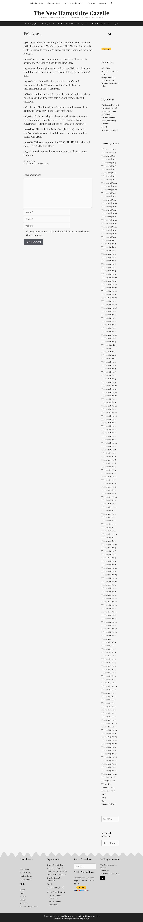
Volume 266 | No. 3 (108, 564)
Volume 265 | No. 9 (108, 642)
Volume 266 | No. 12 (109, 618)
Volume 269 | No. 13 (109, 324)
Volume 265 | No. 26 (109, 666)
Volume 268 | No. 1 (108, 446)
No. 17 (103, 797)
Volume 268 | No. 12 (109, 436)
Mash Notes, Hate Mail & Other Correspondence (73, 24)
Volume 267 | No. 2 (108, 500)
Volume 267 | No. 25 (108, 480)
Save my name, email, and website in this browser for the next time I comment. (58, 233)
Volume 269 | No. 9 (108, 254)
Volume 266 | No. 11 (108, 625)
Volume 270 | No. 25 (109, 179)
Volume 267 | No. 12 (108, 527)
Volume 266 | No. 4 (108, 561)
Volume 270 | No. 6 (108, 166)
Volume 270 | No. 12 (109, 227)
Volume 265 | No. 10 (109, 723)
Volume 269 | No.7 (108, 250)
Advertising (91, 3)
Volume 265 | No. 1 (108, 726)
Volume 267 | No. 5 (108, 466)
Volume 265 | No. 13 (108, 713)
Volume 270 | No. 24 (109, 183)
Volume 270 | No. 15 (109, 216)
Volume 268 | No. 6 (108, 372)
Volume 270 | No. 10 (109, 233)
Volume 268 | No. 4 (108, 379)
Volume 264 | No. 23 (109, 740)
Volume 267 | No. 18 (109, 507)
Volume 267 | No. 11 (108, 531)
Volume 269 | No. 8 (108, 257)
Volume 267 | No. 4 (108, 470)
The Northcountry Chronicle (101, 24)
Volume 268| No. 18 (108, 358)
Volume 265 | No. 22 (108, 679)
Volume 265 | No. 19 (108, 693)
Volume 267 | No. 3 (108, 473)
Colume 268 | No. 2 (108, 804)
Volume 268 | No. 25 (109, 389)
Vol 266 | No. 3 (106, 784)
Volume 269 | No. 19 (109, 304)
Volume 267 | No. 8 (108, 460)
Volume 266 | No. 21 (109, 585)
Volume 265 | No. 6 (108, 652)
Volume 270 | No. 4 (108, 173)
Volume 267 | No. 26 (109, 477)
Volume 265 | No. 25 (108, 669)
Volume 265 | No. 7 (108, 649)
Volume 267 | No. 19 (109, 503)
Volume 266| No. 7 (108, 541)
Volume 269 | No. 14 (109, 321)
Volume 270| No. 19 (108, 152)
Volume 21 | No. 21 (108, 777)
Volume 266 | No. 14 (109, 612)
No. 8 (103, 794)
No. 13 (103, 801)
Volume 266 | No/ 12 (109, 544)
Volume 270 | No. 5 (108, 169)
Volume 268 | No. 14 (109, 429)
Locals (22, 890)
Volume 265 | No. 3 (108, 662)
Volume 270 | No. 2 (108, 200)
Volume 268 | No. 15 (108, 426)
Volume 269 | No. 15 (108, 318)
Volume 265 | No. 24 (109, 672)
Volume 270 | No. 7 (108, 162)
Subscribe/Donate (36, 3)
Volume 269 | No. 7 (108, 260)
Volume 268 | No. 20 (109, 406)
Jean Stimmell (25, 879)
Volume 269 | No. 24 (109, 284)
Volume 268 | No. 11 (108, 439)
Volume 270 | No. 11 (109, 230)
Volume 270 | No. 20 (109, 196)
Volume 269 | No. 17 (109, 311)
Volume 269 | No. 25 (109, 281)
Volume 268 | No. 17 (109, 419)
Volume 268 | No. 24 (109, 392)
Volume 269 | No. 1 (108, 338)
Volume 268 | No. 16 (109, 422)
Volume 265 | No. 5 (108, 656)
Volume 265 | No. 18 (108, 696)
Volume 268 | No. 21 (109, 402)
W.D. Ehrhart (25, 872)
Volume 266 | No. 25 (109, 571)
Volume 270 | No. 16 (109, 213)
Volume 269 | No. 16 (109, 314)
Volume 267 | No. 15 (108, 517)
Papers (23, 896)
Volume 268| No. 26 (108, 352)
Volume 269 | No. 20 (109, 298)
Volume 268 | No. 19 (109, 412)
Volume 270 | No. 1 (108, 237)
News (22, 893)
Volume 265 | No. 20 (109, 686)
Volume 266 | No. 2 (108, 591)
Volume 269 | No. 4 (108, 270)
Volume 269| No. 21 (108, 240)
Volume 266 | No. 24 (109, 574)
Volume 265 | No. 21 (108, 683)
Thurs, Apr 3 (30, 161)
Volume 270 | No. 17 (109, 210)
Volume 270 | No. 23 (109, 186)
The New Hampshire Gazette (71, 13)
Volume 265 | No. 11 (108, 720)
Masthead (102, 3)
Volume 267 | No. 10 (109, 534)
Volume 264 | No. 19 (109, 753)
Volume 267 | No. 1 (108, 537)
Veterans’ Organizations (30, 906)
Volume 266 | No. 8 (108, 551)
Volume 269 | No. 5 (108, 267)
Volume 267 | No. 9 (108, 456)
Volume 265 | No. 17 (108, 699)
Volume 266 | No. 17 (109, 602)
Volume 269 (106, 348)
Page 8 (116, 24)
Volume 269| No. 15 (108, 243)
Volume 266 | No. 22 (109, 581)
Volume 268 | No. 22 (109, 399)
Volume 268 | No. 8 (108, 365)
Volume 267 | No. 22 (109, 490)
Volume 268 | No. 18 (109, 416)
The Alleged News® (48, 24)
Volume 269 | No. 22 (109, 291)
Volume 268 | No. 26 (109, 385)
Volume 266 (106, 639)
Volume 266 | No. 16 (109, 605)
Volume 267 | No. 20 (109, 497)
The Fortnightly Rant (31, 24)
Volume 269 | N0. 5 (108, 341)
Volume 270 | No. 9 (108, 156)
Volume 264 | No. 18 (109, 757)
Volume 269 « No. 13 (109, 345)
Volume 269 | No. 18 (109, 308)
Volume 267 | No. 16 (109, 514)
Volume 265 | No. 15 (108, 706)
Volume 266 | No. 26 (109, 568)
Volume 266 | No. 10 (109, 628)
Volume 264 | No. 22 (109, 743)
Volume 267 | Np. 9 (108, 453)
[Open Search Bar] (111, 3)
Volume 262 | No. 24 (109, 774)
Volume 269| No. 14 (108, 247)
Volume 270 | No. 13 (109, 223)
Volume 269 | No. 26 (109, 277)
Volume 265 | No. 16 (108, 703)
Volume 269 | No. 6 (108, 264)
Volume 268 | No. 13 (109, 433)
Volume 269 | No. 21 (109, 294)
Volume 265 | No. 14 (108, 710)
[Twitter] (109, 34)
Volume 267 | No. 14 (109, 520)
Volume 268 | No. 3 (108, 382)
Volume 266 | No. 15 (108, 608)
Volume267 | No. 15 (108, 149)
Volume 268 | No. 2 (108, 409)
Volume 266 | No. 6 (108, 554)
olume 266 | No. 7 (108, 791)
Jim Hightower (26, 876)
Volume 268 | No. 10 (109, 443)
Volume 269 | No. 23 (109, 287)
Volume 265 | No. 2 (108, 689)
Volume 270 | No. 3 (108, 176)
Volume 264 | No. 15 (108, 767)
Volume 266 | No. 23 (109, 578)
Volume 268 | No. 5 (108, 375)
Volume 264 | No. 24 (109, 737)
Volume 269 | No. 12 (109, 328)
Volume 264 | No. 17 (109, 760)
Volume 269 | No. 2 (108, 301)
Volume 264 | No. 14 (109, 770)
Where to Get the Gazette (74, 3)
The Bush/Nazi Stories (56, 892)
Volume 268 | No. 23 (109, 395)
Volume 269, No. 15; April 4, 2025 (37, 163)
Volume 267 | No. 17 (108, 510)
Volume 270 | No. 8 (108, 159)
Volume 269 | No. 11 (108, 331)
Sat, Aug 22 (105, 68)
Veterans (23, 903)
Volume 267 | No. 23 (109, 487)
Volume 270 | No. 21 (109, 193)
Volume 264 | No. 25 (109, 733)
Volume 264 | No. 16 (109, 764)
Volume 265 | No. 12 (108, 716)
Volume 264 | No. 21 (109, 747)
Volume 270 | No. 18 (109, 206)
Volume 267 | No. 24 (109, 483)
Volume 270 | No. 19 (109, 203)
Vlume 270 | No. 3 (108, 787)
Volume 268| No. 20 (109, 355)
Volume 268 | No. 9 (108, 362)
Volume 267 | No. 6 (108, 463)
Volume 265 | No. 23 (108, 676)
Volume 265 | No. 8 (108, 645)
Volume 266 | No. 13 (109, 615)
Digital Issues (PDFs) (109, 130)
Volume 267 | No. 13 (108, 524)
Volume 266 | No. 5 (108, 558)
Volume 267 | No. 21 (108, 493)
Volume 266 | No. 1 (108, 635)
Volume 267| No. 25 (108, 449)
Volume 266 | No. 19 (109, 595)
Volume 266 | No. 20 (109, 588)
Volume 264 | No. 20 (109, 750)
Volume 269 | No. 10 (109, 335)
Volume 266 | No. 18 (109, 598)
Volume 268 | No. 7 (108, 368)
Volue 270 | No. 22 (108, 781)
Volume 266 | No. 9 (108, 547)
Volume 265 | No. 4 (108, 659)
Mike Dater (24, 869)
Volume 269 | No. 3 (108, 274)
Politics (23, 900)
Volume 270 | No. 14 (109, 220)
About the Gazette (53, 3)
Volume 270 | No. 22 (109, 189)
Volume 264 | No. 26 (109, 730)
